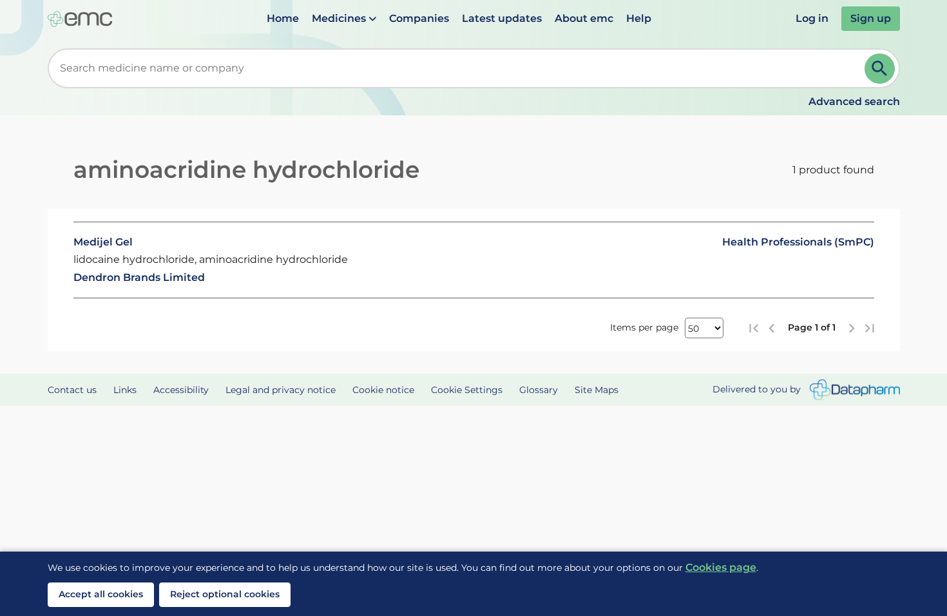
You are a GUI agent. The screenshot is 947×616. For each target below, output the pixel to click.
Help (638, 18)
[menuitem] (282, 19)
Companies (419, 18)
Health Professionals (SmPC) (798, 242)
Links (125, 390)
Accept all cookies (101, 594)
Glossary (538, 390)
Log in (812, 18)
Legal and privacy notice (280, 390)
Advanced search (854, 101)
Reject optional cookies (225, 594)
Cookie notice (383, 390)
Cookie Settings (466, 390)
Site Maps (596, 390)
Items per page (644, 327)
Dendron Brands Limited (139, 277)
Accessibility (181, 390)
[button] (344, 19)
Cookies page (720, 567)
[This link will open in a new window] (855, 390)
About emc (584, 18)
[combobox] (459, 68)
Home (283, 18)
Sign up (870, 18)
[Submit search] (880, 68)
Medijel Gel (103, 242)
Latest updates (502, 18)
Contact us (72, 390)
